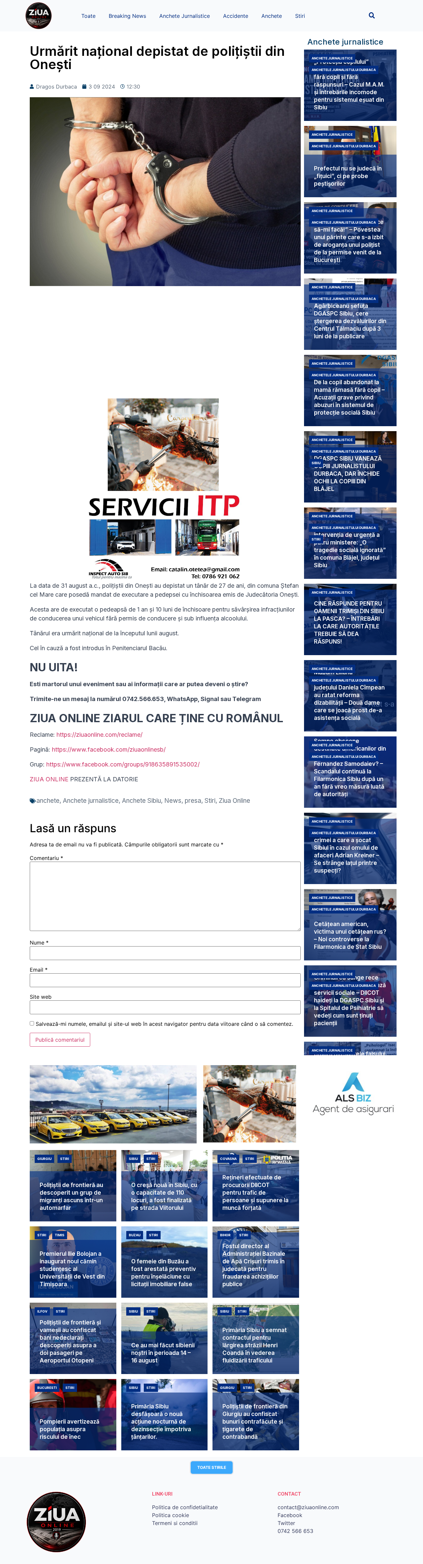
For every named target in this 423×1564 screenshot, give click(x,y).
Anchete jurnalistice (91, 800)
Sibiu (316, 463)
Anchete (271, 16)
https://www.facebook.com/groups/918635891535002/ (123, 764)
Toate (88, 16)
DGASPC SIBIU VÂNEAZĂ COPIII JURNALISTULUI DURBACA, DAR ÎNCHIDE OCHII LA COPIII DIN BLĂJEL (348, 473)
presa (193, 800)
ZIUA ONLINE (49, 779)
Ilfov (42, 1311)
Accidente (235, 16)
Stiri (300, 16)
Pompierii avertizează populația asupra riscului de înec (69, 1429)
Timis (59, 1235)
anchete (47, 800)
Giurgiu (44, 1159)
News (172, 800)
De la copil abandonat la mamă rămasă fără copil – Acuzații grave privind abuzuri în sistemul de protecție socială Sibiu (349, 397)
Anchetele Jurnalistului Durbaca (344, 70)
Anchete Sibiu (141, 800)
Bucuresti (47, 1388)
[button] (372, 15)
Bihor (225, 1235)
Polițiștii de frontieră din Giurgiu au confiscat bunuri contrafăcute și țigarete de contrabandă (255, 1421)
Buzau (134, 1235)
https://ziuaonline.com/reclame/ (99, 734)
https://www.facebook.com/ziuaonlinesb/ (109, 749)
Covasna (228, 1159)
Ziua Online (234, 800)
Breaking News (127, 16)
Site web (41, 996)
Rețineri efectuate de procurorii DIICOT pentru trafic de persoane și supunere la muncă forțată (255, 1192)
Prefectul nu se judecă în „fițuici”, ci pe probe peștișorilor (348, 176)
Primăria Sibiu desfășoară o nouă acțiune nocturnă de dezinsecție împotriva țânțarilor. (161, 1421)
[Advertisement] (165, 345)
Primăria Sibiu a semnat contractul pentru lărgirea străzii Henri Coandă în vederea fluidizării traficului (254, 1345)
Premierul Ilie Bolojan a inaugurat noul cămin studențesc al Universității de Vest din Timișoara (72, 1268)
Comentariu (46, 858)
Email (39, 969)
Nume (39, 942)
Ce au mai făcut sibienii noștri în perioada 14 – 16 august (163, 1353)
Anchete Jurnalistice (184, 16)
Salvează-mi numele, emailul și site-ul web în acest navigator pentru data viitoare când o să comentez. (164, 1023)
